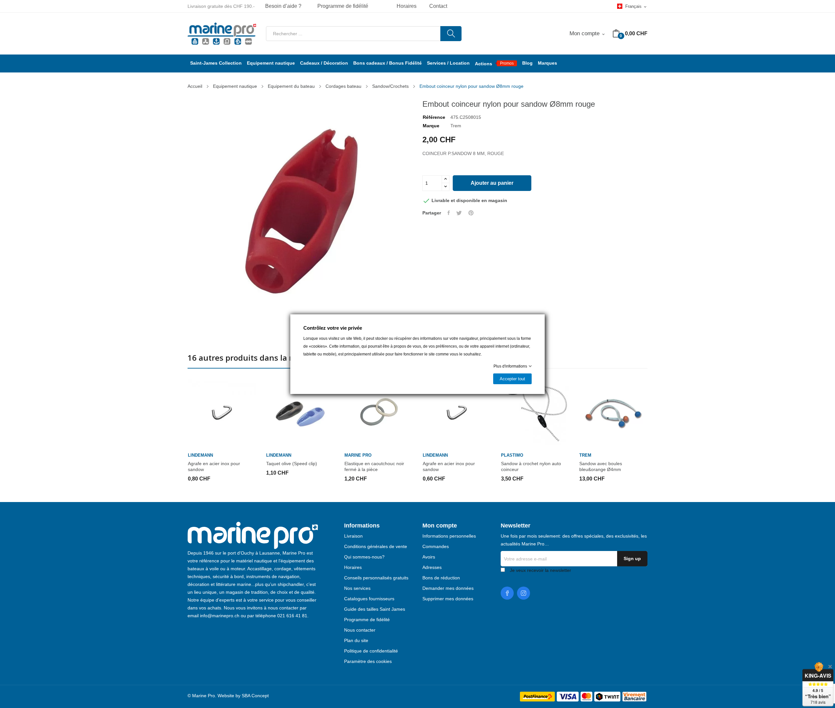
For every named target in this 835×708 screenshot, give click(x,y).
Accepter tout (512, 378)
